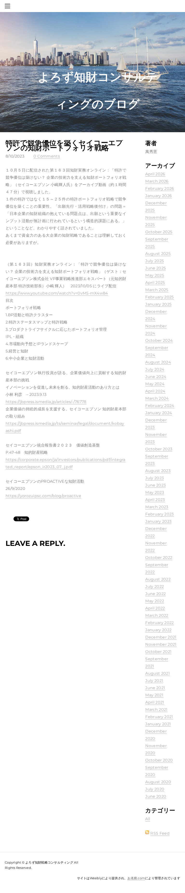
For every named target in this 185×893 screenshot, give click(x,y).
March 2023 (156, 507)
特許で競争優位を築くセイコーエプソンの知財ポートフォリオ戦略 (64, 145)
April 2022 (155, 608)
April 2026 (155, 174)
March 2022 (156, 615)
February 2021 (159, 716)
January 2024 (158, 413)
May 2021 (154, 695)
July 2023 (154, 478)
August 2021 (157, 673)
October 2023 (158, 449)
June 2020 (155, 796)
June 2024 (155, 376)
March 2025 (156, 290)
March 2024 (157, 398)
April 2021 (154, 702)
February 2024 (159, 405)
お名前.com (136, 878)
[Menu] (8, 6)
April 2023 (155, 499)
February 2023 (159, 514)
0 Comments (46, 156)
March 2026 (156, 181)
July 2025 (154, 261)
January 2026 (158, 195)
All (147, 819)
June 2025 (155, 268)
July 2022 (154, 586)
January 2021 (158, 724)
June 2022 (155, 593)
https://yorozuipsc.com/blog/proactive (43, 496)
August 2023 (158, 470)
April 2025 (155, 282)
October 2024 (159, 340)
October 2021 (158, 651)
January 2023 (158, 521)
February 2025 (159, 297)
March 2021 (156, 709)
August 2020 (158, 782)
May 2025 (154, 275)
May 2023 (154, 492)
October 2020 (159, 760)
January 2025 (158, 304)
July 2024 (154, 369)
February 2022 (159, 622)
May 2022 (154, 601)
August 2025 (158, 253)
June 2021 (155, 688)
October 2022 (158, 557)
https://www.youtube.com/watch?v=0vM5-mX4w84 (57, 293)
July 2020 (154, 789)
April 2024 (155, 391)
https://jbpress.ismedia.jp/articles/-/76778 (46, 401)
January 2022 (158, 630)
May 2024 (155, 384)
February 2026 (159, 188)
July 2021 (154, 680)
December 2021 (160, 637)
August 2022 (158, 579)
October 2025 (158, 232)
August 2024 (158, 362)
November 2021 (160, 644)
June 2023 (155, 485)
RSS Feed (160, 833)
